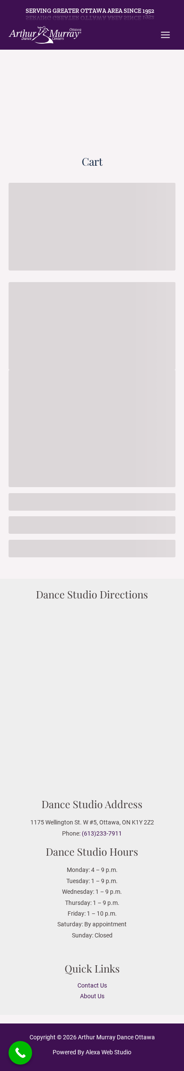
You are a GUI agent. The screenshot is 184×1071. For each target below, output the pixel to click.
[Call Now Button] (20, 1053)
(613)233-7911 (102, 833)
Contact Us (92, 985)
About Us (92, 996)
